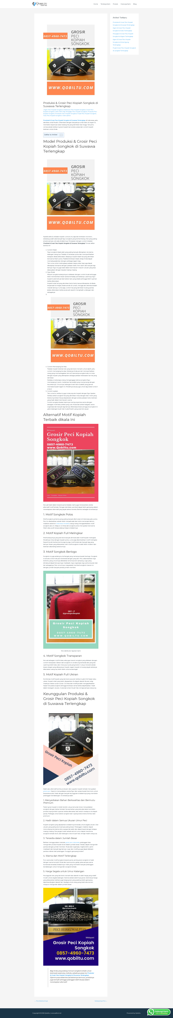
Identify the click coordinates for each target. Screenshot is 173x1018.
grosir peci (46, 791)
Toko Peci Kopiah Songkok (52, 115)
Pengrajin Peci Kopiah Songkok (76, 111)
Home (96, 4)
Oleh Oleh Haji (60, 111)
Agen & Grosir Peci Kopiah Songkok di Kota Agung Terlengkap (122, 42)
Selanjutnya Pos (101, 1001)
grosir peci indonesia (72, 842)
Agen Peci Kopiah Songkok (53, 110)
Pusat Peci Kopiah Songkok (86, 113)
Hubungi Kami (126, 4)
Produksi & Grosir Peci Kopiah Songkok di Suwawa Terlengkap (64, 120)
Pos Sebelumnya (41, 1001)
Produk (115, 4)
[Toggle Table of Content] (60, 135)
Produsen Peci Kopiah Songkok (66, 113)
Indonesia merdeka (62, 523)
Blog (135, 4)
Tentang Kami (105, 4)
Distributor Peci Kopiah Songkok (74, 110)
